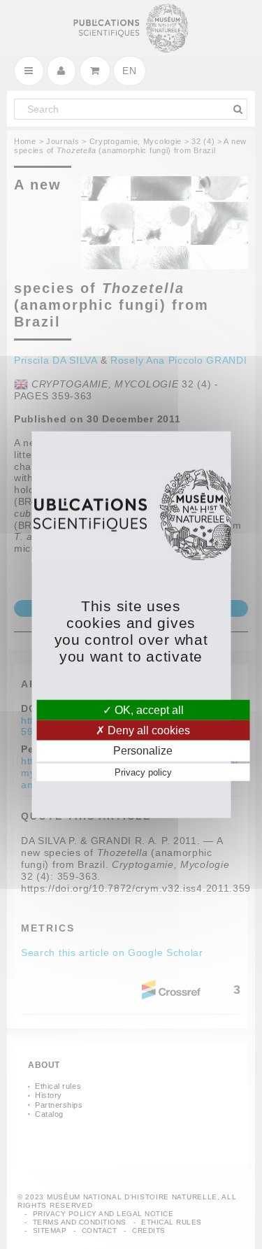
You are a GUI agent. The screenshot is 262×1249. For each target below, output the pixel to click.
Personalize (143, 751)
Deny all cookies (147, 730)
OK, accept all (148, 710)
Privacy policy (143, 771)
